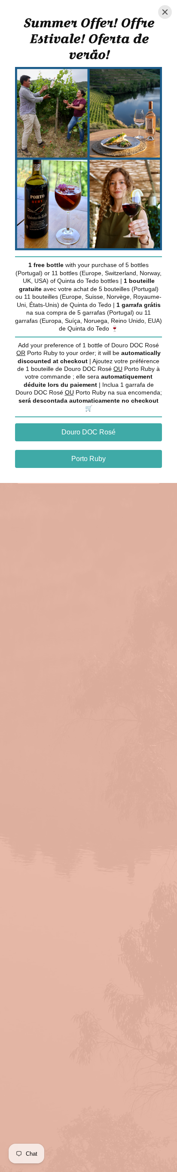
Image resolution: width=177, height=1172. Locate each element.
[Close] (165, 12)
